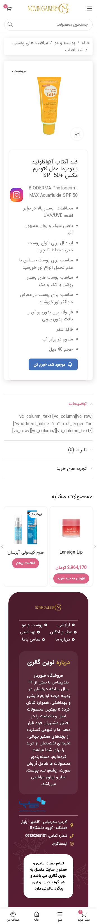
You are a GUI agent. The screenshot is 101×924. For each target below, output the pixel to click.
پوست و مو (64, 42)
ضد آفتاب (74, 50)
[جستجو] (10, 24)
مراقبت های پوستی (30, 42)
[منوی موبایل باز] (89, 8)
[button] (94, 546)
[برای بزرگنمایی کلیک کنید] (77, 134)
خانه (86, 42)
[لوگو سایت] (48, 8)
